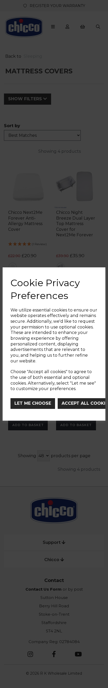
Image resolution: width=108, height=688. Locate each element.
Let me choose (32, 403)
